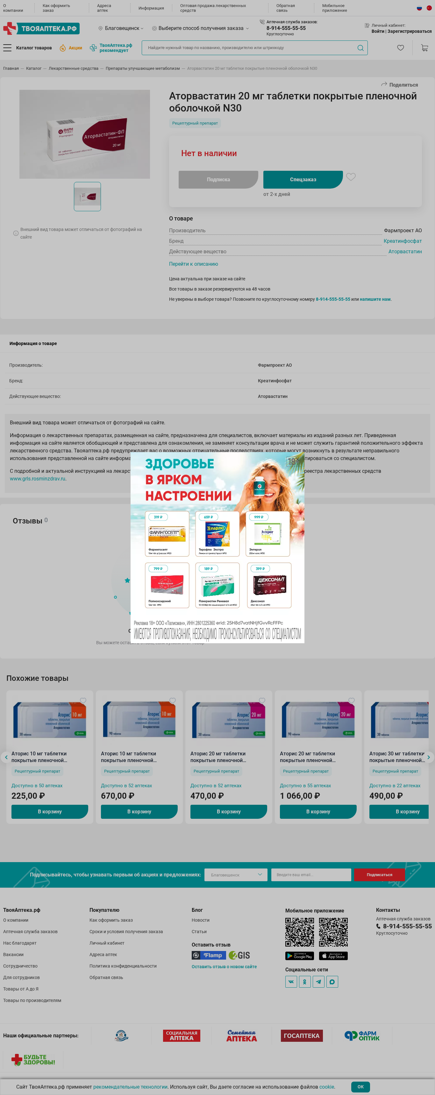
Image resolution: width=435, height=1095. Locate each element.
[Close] (297, 459)
